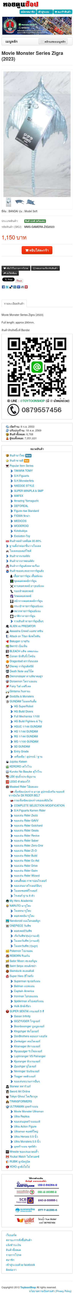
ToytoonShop (28, 1287)
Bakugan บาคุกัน (19, 641)
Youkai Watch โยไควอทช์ (24, 1156)
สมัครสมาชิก (28, 12)
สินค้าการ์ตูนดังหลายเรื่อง (24, 566)
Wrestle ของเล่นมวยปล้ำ (24, 1151)
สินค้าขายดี (18, 460)
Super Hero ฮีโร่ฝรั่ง (21, 976)
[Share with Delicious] (11, 286)
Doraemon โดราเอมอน (23, 681)
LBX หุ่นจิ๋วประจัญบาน (22, 776)
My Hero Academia (21, 901)
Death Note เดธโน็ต (21, 671)
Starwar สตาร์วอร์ (20, 1086)
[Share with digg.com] (14, 286)
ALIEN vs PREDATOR (22, 626)
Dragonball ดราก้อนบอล (23, 661)
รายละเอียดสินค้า (14, 303)
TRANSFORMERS (20, 1101)
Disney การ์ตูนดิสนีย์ (21, 666)
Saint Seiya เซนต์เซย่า (22, 966)
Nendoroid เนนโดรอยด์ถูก (24, 921)
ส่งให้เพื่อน (11, 273)
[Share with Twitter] (7, 286)
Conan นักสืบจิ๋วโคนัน (22, 656)
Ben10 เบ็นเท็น (18, 646)
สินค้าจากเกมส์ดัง (19, 556)
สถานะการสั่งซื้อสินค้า (19, 1240)
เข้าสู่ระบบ (44, 12)
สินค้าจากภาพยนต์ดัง (21, 561)
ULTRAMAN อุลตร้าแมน (23, 1106)
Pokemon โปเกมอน (21, 951)
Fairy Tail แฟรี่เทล (20, 686)
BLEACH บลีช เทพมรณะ (24, 651)
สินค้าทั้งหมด (13, 1250)
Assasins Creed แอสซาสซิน (26, 631)
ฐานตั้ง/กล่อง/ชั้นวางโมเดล (25, 546)
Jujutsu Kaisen (18, 761)
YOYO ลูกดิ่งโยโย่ (19, 1166)
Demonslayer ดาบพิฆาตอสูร (26, 676)
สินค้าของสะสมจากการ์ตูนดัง (26, 571)
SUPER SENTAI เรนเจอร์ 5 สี (26, 1011)
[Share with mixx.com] (26, 286)
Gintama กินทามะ (20, 691)
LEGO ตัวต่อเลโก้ (19, 781)
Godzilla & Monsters (21, 696)
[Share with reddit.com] (22, 286)
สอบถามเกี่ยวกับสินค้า (46, 268)
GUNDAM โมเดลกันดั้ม (22, 701)
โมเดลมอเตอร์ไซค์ (20, 551)
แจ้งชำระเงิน (13, 1245)
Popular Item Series (21, 465)
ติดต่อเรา (11, 1269)
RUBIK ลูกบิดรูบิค (19, 1161)
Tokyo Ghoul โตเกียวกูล (23, 1096)
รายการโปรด (13, 1255)
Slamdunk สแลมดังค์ (21, 971)
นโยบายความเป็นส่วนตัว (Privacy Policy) (50, 1291)
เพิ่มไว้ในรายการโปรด (17, 268)
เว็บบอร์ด (11, 1235)
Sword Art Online (19, 1091)
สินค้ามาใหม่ (20, 455)
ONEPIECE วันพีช (20, 925)
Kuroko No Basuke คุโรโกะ (25, 771)
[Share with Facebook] (3, 286)
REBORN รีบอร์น (19, 956)
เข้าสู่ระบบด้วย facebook (20, 1265)
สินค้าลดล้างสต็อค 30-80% (25, 541)
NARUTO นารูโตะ (20, 905)
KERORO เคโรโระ (20, 766)
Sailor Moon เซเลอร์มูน (23, 961)
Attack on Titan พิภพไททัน (24, 636)
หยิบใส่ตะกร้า (38, 250)
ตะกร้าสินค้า (64, 12)
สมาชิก (10, 1260)
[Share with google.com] (18, 286)
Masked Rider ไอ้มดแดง (23, 786)
